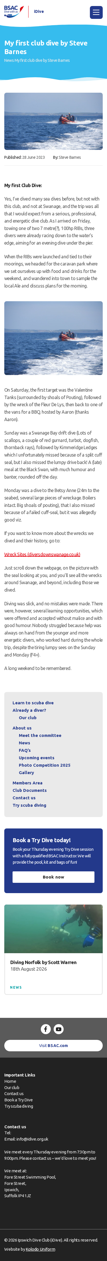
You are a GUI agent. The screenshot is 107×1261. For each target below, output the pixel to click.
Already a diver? (29, 710)
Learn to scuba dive (33, 702)
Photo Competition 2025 (44, 765)
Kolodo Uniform (40, 1249)
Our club (28, 717)
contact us (42, 1158)
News (9, 60)
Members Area (28, 782)
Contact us (24, 797)
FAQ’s (25, 750)
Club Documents (30, 790)
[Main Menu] (96, 12)
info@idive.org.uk (32, 1139)
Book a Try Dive (18, 1099)
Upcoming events (36, 757)
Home (10, 1081)
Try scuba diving (29, 805)
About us (22, 727)
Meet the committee (40, 735)
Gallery (26, 772)
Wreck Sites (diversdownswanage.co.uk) (42, 554)
